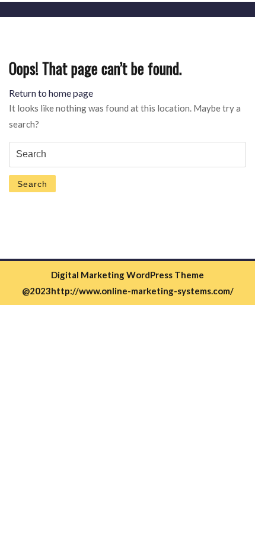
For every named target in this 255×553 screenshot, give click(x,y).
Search (32, 184)
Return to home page (51, 92)
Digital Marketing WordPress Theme (127, 274)
